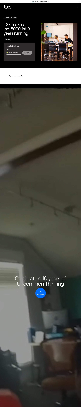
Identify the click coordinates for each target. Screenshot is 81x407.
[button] (79, 1)
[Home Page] (7, 7)
